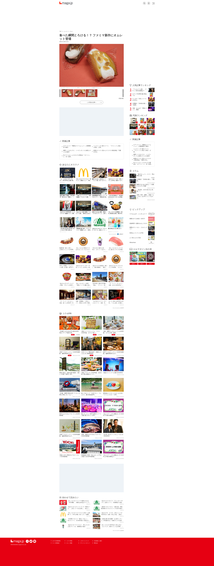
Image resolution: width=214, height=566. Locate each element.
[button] (60, 93)
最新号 (133, 263)
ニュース (66, 31)
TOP (60, 31)
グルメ (71, 31)
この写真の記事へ (91, 102)
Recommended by (113, 234)
